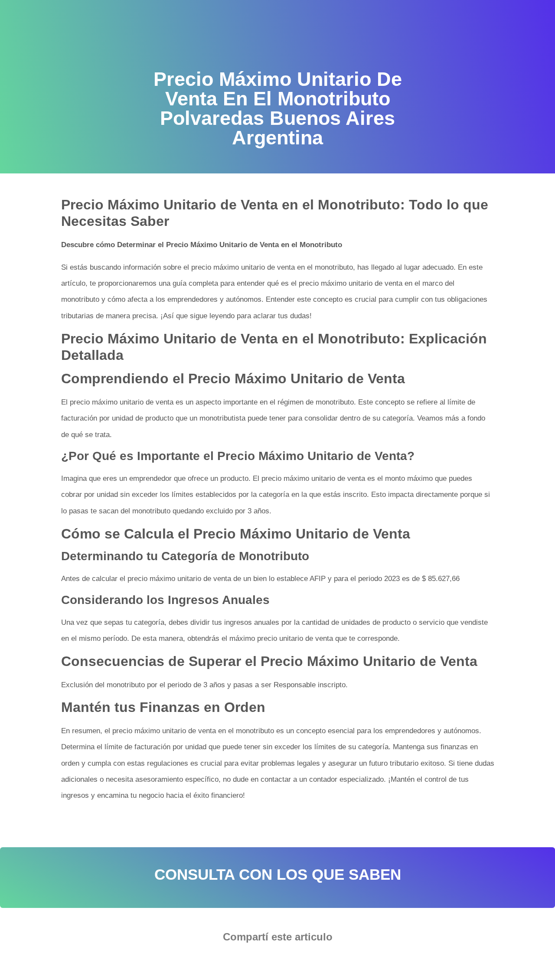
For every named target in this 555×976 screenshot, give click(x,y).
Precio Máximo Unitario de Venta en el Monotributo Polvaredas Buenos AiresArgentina (196, 822)
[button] (251, 961)
